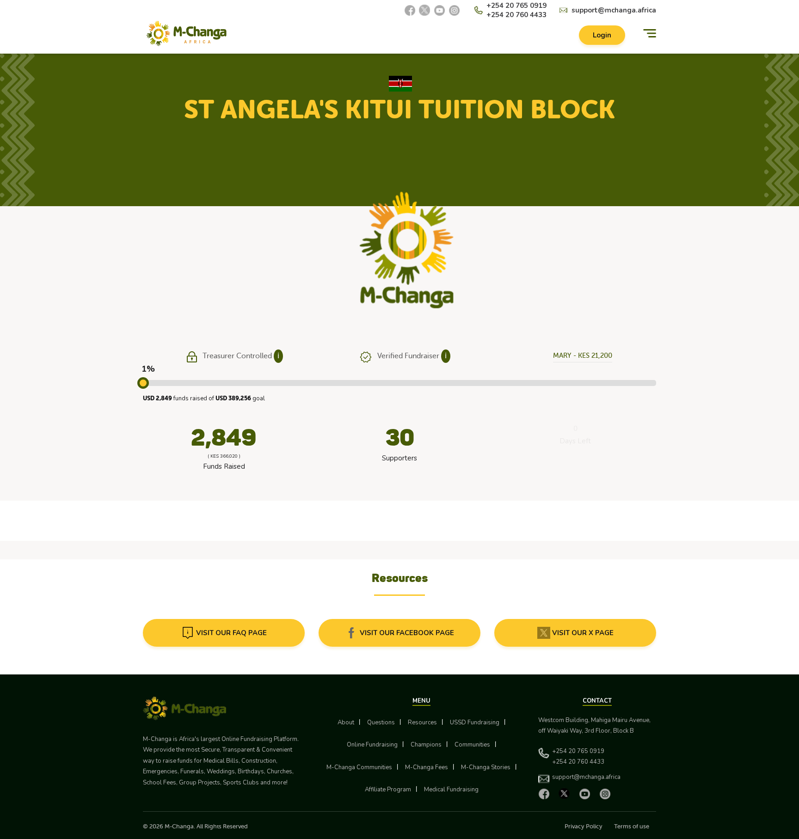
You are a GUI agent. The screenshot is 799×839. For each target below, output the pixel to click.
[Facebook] (409, 10)
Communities (472, 745)
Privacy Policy (583, 826)
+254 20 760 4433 (516, 14)
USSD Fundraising (474, 722)
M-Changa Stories (485, 767)
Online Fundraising (372, 745)
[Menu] (649, 33)
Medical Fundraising (451, 789)
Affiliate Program (388, 789)
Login (602, 35)
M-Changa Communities (359, 767)
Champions (426, 745)
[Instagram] (454, 10)
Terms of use (631, 826)
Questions (381, 722)
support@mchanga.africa (614, 10)
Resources (422, 722)
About (346, 722)
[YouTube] (439, 10)
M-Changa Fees (426, 767)
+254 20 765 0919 (516, 5)
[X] (424, 10)
